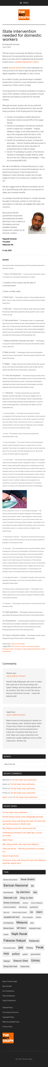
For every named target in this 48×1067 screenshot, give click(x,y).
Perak (40, 947)
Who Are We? (7, 986)
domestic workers (33, 646)
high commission (16, 649)
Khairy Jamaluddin (28, 917)
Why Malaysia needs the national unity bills (19, 828)
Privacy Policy (7, 1027)
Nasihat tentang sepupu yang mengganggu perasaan (22, 817)
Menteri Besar (9, 928)
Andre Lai (6, 797)
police (16, 953)
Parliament (34, 941)
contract (23, 646)
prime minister (35, 954)
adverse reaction (15, 68)
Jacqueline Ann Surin (11, 917)
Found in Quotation (10, 907)
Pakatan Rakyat (15, 940)
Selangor (7, 961)
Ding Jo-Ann (26, 897)
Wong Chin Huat (10, 966)
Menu (25, 3)
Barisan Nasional (16, 885)
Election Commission (12, 903)
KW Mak (38, 917)
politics (25, 954)
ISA (31, 912)
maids (24, 649)
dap (35, 892)
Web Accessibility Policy (10, 1022)
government (34, 907)
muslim (6, 934)
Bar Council (16, 646)
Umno (35, 960)
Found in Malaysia (36, 903)
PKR (6, 953)
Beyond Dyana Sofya (10, 856)
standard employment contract (27, 62)
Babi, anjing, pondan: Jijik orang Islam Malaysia (20, 844)
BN (32, 886)
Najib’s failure (7, 840)
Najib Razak (19, 934)
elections (25, 903)
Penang (29, 948)
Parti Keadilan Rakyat (9, 948)
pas (20, 947)
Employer (5, 649)
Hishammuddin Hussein (20, 912)
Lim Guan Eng (8, 923)
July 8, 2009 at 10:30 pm (15, 676)
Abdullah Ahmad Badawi (10, 880)
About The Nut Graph (9, 981)
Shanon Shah (20, 960)
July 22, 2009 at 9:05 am (15, 715)
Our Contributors (8, 991)
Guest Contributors (9, 1000)
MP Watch (21, 928)
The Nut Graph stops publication (24, 780)
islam (39, 912)
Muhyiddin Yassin (35, 928)
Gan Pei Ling (23, 907)
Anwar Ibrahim (28, 879)
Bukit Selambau (8, 892)
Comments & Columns (10, 1012)
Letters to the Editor (18, 644)
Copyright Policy (8, 1017)
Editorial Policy (7, 1007)
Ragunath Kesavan (34, 649)
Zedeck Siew (24, 966)
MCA (32, 923)
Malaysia (21, 922)
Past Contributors (8, 996)
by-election (23, 892)
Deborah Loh (10, 897)
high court (6, 912)
